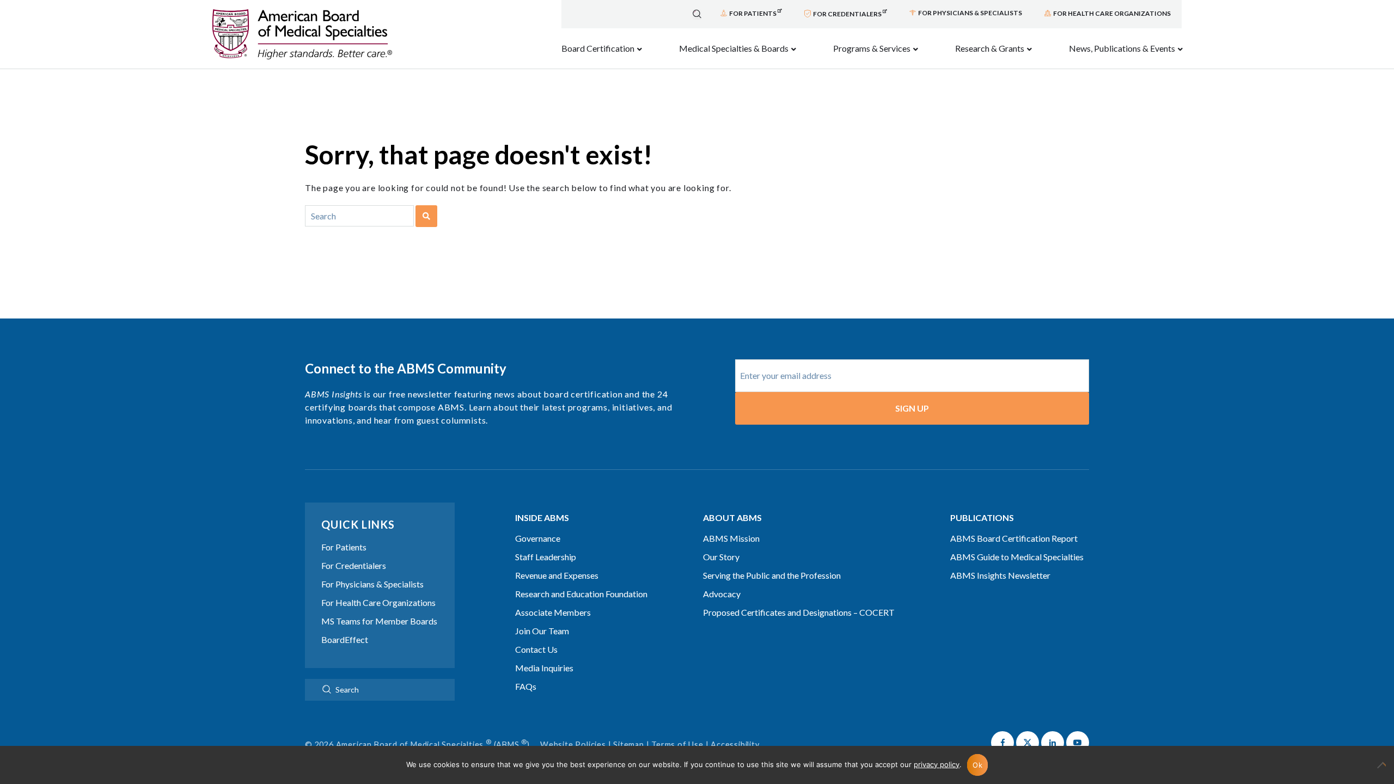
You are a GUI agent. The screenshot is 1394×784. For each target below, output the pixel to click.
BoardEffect (344, 639)
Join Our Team (542, 631)
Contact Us (536, 649)
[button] (1002, 742)
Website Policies (573, 744)
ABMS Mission (731, 538)
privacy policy (936, 764)
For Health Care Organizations (378, 602)
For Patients (343, 547)
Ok (977, 765)
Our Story (721, 557)
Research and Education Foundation (581, 594)
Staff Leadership (545, 557)
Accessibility (735, 744)
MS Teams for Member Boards (379, 621)
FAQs (525, 686)
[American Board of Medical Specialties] (302, 34)
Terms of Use (677, 744)
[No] (1380, 770)
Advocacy (722, 594)
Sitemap (628, 744)
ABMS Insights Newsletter (1000, 575)
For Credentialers (353, 565)
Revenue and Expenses (556, 575)
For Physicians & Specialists (372, 584)
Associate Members (553, 612)
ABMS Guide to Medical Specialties (1017, 557)
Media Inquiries (544, 668)
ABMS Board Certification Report (1014, 538)
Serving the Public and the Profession (772, 575)
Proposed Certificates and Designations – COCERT (799, 612)
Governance (537, 538)
